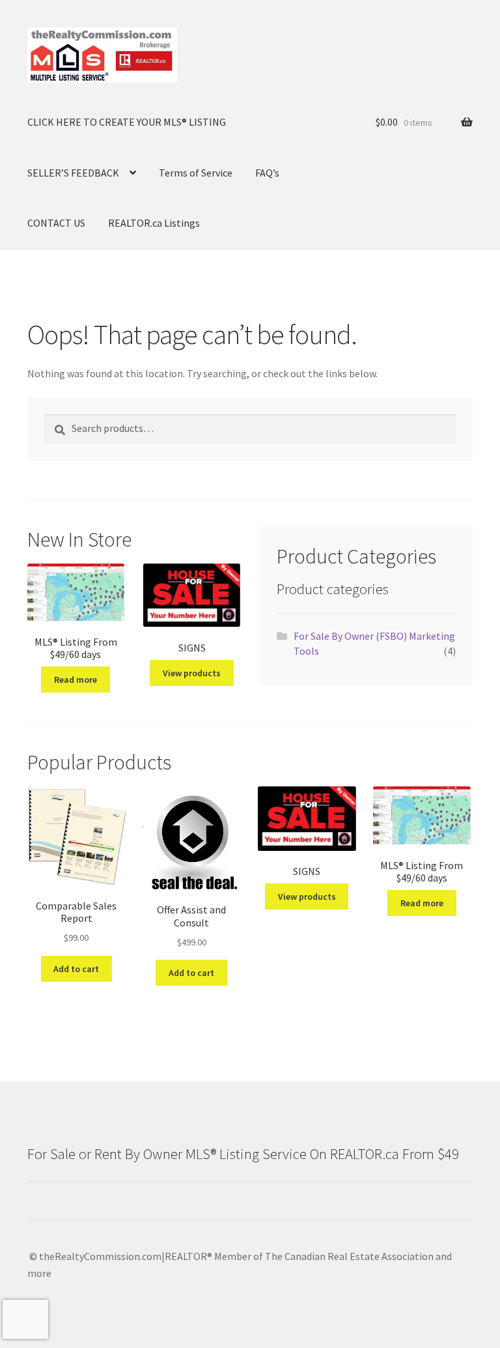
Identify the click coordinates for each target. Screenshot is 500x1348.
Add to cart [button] (76, 969)
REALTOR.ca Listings (154, 222)
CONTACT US (56, 222)
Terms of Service (195, 172)
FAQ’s (267, 172)
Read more (75, 679)
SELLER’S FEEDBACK (73, 172)
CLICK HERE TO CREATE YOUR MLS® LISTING (126, 121)
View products (192, 673)
